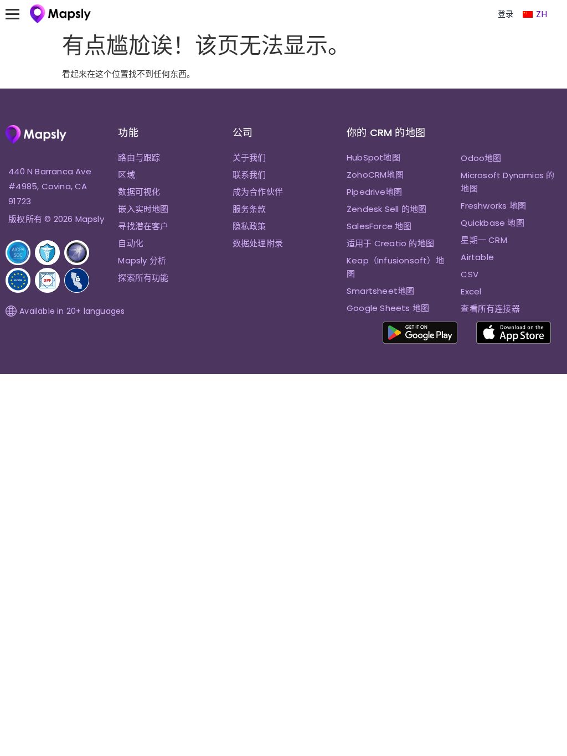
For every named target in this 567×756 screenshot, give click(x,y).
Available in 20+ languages (72, 311)
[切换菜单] (18, 14)
